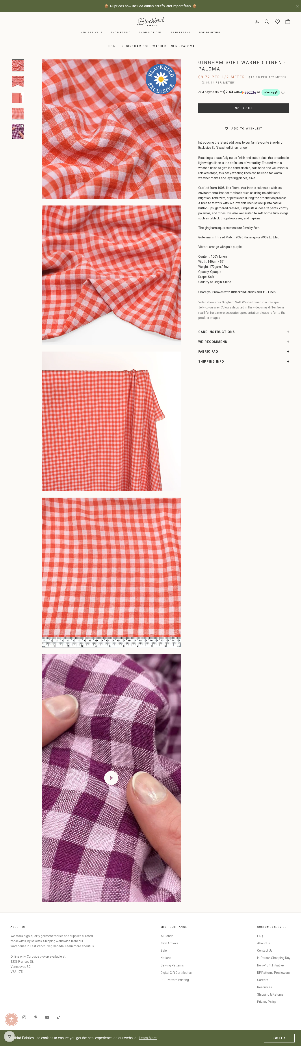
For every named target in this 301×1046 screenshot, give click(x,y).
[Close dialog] (231, 469)
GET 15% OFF (193, 565)
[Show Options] (223, 536)
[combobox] (192, 536)
